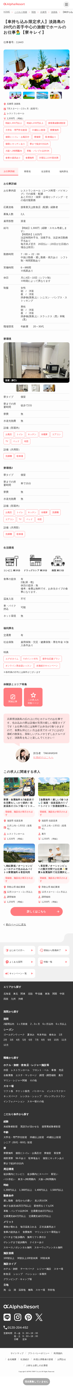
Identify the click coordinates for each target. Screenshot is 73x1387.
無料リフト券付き (36, 1237)
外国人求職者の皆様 (43, 1359)
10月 (56, 1039)
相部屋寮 (8, 1158)
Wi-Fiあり (21, 1158)
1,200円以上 (10, 1190)
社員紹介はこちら (43, 757)
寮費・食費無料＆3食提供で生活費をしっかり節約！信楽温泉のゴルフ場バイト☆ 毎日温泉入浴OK (19, 803)
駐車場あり (34, 1158)
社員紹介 (25, 1359)
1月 (61, 1034)
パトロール (38, 1091)
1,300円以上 (25, 1190)
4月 (18, 1039)
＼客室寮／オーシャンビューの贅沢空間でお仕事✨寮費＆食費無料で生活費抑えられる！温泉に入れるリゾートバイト (53, 869)
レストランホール (20, 1070)
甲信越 (38, 993)
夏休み (30, 1034)
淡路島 (54, 12)
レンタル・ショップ (30, 1096)
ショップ (18, 1274)
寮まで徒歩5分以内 (14, 1163)
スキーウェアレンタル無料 (48, 1247)
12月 (6, 1045)
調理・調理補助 (47, 1075)
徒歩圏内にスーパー (37, 1174)
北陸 (30, 993)
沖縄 (20, 999)
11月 (63, 1039)
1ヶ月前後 (22, 1024)
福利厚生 (64, 171)
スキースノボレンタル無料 (18, 1247)
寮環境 (27, 171)
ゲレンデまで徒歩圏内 (15, 1242)
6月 (30, 1039)
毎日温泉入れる (28, 1226)
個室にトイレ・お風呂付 (28, 1153)
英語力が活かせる (29, 1126)
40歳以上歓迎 (54, 1137)
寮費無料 (8, 1153)
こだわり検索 (20, 12)
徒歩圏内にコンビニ (14, 1174)
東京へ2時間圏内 (27, 1179)
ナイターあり (37, 1242)
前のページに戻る (16, 924)
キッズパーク (11, 1096)
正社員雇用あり (47, 1226)
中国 (62, 993)
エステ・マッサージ (26, 1075)
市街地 (51, 1290)
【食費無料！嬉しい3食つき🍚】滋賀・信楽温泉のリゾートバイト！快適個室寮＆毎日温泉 (53, 803)
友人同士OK (41, 1200)
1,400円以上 (41, 1190)
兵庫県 (43, 12)
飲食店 (7, 1274)
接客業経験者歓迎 (51, 1126)
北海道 (7, 993)
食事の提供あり (12, 1232)
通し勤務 (8, 1200)
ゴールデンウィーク (14, 1034)
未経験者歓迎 (11, 1126)
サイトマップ (17, 1353)
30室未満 (45, 1258)
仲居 (6, 1070)
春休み (52, 1034)
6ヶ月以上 (61, 1024)
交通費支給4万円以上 (15, 1216)
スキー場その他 (35, 1101)
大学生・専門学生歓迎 (15, 1137)
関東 (23, 993)
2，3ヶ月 (35, 1024)
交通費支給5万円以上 (40, 1216)
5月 (24, 1039)
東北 (15, 993)
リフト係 (8, 1091)
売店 (61, 1070)
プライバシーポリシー (38, 1353)
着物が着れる (11, 1226)
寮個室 (47, 1153)
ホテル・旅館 (11, 1268)
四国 (6, 999)
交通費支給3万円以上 (42, 1211)
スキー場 (58, 1268)
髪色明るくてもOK (44, 1205)
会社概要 (12, 1359)
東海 (47, 993)
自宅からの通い (24, 1200)
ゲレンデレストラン (54, 1096)
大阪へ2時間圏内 (47, 1179)
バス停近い (9, 1179)
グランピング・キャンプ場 (18, 1279)
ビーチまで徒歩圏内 (14, 1237)
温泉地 (22, 1290)
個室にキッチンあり (53, 1158)
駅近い (54, 1174)
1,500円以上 (56, 1190)
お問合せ (61, 1359)
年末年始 (41, 1034)
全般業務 (8, 1075)
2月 (5, 1039)
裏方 (60, 1075)
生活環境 (45, 171)
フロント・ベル (40, 1070)
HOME (7, 12)
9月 (49, 1039)
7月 (37, 1039)
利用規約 (58, 1353)
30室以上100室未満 (27, 1258)
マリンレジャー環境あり (48, 1232)
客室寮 (57, 1153)
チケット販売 (23, 1091)
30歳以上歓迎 (37, 1137)
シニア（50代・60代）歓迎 (18, 1142)
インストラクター (56, 1091)
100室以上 (9, 1258)
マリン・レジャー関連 (15, 1080)
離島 (30, 1290)
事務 (53, 1070)
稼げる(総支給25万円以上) (17, 1205)
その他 (33, 1080)
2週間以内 (9, 1024)
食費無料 (27, 1232)
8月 (43, 1039)
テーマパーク (27, 1268)
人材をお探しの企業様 (37, 1365)
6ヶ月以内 (48, 1024)
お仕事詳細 (9, 171)
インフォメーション (14, 1101)
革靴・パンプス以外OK (16, 1211)
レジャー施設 (44, 1268)
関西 (34, 12)
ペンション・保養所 (35, 1274)
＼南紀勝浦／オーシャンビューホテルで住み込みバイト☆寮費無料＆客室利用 (18, 869)
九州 (13, 999)
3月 (12, 1039)
